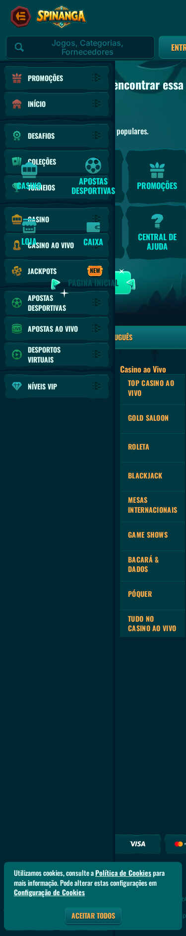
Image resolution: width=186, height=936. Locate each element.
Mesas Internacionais (152, 504)
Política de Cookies (123, 873)
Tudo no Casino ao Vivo (152, 623)
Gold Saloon (148, 417)
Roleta (138, 446)
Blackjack (145, 475)
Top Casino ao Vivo (151, 387)
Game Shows (148, 534)
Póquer (140, 593)
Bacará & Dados (143, 564)
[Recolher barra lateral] (21, 17)
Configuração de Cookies (49, 892)
